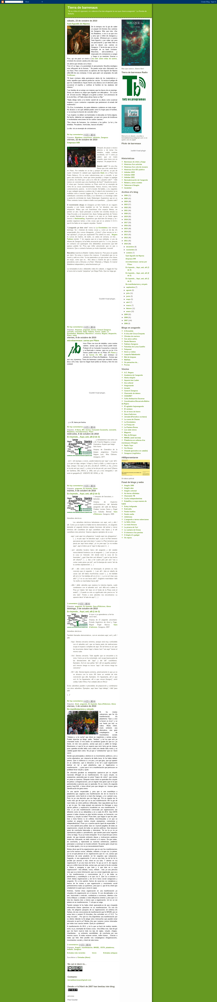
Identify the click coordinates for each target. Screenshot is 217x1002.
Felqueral (127, 349)
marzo (129, 305)
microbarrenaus (81, 432)
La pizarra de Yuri (131, 527)
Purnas (127, 365)
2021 (126, 210)
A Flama (112, 353)
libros (95, 488)
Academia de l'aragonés (133, 375)
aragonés (86, 330)
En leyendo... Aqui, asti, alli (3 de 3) (83, 437)
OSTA (102, 947)
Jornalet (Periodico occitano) (135, 417)
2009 (126, 314)
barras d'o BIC (95, 355)
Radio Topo (128, 445)
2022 (126, 207)
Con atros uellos (130, 339)
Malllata (127, 360)
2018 (126, 219)
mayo (128, 299)
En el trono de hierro (132, 412)
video (75, 335)
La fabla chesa (129, 522)
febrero (129, 308)
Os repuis (128, 538)
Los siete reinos (130, 430)
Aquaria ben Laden (131, 380)
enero (128, 311)
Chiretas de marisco (132, 336)
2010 (126, 244)
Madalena (78, 137)
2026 (126, 195)
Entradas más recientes (76, 953)
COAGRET (128, 396)
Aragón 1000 (129, 485)
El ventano (128, 409)
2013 (126, 235)
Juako (103, 332)
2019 (126, 216)
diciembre (130, 247)
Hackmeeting (80, 218)
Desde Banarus (130, 341)
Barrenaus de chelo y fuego (135, 162)
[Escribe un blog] (87, 135)
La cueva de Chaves (132, 419)
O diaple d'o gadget (131, 535)
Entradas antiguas (110, 953)
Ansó (77, 704)
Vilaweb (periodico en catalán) (136, 451)
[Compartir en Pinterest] (94, 135)
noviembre (130, 250)
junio (128, 296)
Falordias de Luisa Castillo (134, 347)
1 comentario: (72, 603)
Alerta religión (129, 378)
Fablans (70, 239)
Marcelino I (89, 333)
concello (70, 332)
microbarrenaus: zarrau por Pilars (83, 340)
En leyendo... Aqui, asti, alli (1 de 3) (83, 611)
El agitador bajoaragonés (134, 406)
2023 (126, 204)
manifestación (87, 947)
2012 (126, 238)
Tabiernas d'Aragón (131, 185)
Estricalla (127, 509)
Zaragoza (104, 137)
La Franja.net (129, 425)
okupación (112, 333)
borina (93, 330)
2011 (126, 241)
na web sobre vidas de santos (104, 59)
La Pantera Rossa (131, 427)
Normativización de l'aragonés (136, 180)
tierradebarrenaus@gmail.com (79, 980)
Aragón (78, 947)
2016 (126, 225)
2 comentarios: (73, 945)
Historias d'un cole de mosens (136, 167)
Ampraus (78, 330)
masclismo (87, 137)
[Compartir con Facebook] (92, 135)
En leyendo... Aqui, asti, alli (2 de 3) (83, 494)
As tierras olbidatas (131, 493)
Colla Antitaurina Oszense (134, 399)
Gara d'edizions (130, 414)
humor (97, 332)
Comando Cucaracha (100, 430)
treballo (70, 949)
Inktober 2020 (129, 175)
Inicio (94, 953)
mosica (98, 333)
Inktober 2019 (129, 172)
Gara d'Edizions (99, 606)
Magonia (127, 432)
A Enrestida (128, 331)
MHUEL (96, 947)
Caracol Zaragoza (104, 330)
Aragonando (129, 386)
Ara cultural (128, 383)
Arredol (127, 388)
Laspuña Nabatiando (132, 354)
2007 (126, 320)
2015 (126, 228)
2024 (126, 201)
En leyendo (87, 488)
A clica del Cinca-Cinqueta (134, 334)
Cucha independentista (133, 498)
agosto (129, 290)
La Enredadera (101, 228)
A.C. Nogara (128, 372)
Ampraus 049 (73, 143)
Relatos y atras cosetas (133, 183)
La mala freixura (130, 525)
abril (128, 302)
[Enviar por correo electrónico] (85, 135)
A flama (78, 430)
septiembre (130, 287)
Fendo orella (129, 514)
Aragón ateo (129, 488)
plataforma (110, 947)
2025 (126, 198)
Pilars (69, 335)
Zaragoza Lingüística (132, 453)
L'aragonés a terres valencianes (136, 519)
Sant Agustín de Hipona (78, 24)
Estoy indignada (130, 506)
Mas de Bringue (130, 435)
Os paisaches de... (131, 362)
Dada (102, 173)
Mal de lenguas (130, 357)
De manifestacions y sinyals (80, 709)
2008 (126, 317)
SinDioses (71, 75)
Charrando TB (129, 496)
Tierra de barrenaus (83, 7)
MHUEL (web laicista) (132, 438)
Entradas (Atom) (84, 957)
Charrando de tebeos (132, 393)
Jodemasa (128, 517)
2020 (126, 213)
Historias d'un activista (133, 164)
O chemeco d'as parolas (133, 532)
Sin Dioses (128, 448)
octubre (129, 253)
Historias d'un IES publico (134, 170)
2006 (126, 323)
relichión (96, 137)
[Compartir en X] (89, 135)
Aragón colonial (130, 491)
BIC (83, 430)
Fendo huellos (129, 512)
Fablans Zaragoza (131, 344)
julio (128, 293)
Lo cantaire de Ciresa (132, 530)
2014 (126, 232)
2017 (126, 222)
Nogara (114, 235)
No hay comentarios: (75, 135)
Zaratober (128, 188)
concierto (78, 332)
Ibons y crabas (130, 352)
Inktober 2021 (129, 177)
